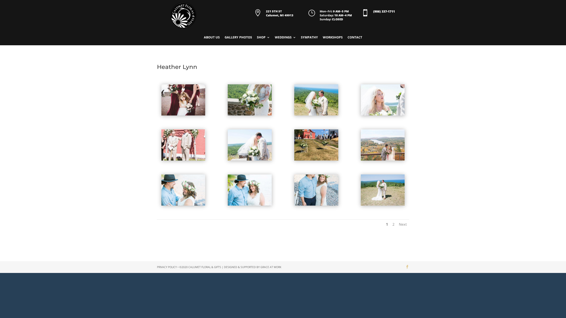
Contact (355, 37)
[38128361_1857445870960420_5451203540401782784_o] (250, 115)
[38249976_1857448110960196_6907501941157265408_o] (183, 160)
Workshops (333, 37)
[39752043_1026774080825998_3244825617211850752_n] (316, 160)
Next (403, 224)
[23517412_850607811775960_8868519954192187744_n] (383, 160)
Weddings (283, 37)
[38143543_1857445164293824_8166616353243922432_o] (316, 115)
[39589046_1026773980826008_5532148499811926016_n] (250, 160)
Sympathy (309, 37)
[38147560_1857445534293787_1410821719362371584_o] (383, 115)
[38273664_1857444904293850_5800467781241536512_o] (383, 205)
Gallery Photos (238, 37)
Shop (261, 37)
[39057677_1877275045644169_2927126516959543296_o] (316, 205)
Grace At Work (270, 267)
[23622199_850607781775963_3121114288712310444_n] (183, 115)
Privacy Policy (167, 267)
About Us (212, 37)
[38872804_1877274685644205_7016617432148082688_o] (183, 205)
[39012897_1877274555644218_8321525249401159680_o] (250, 205)
